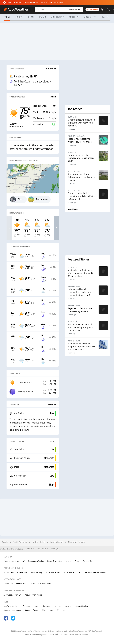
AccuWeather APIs (53, 572)
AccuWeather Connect (72, 572)
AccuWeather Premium (13, 595)
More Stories (73, 209)
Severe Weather (82, 606)
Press (77, 561)
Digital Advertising (54, 561)
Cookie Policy (54, 634)
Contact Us (87, 561)
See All (53, 442)
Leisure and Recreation (63, 606)
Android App (21, 584)
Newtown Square (76, 542)
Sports (27, 610)
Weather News (47, 610)
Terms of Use (29, 634)
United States (38, 542)
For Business (9, 572)
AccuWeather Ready (11, 606)
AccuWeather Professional (35, 595)
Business (26, 606)
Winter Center (62, 610)
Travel (35, 610)
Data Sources (82, 634)
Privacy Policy (42, 634)
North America (20, 542)
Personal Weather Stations (95, 572)
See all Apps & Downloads (40, 584)
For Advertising (36, 572)
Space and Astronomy (12, 610)
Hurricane (46, 606)
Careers (68, 561)
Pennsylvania (56, 542)
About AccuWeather (36, 561)
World (5, 542)
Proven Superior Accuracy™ (14, 561)
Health (36, 606)
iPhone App (8, 584)
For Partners (22, 572)
